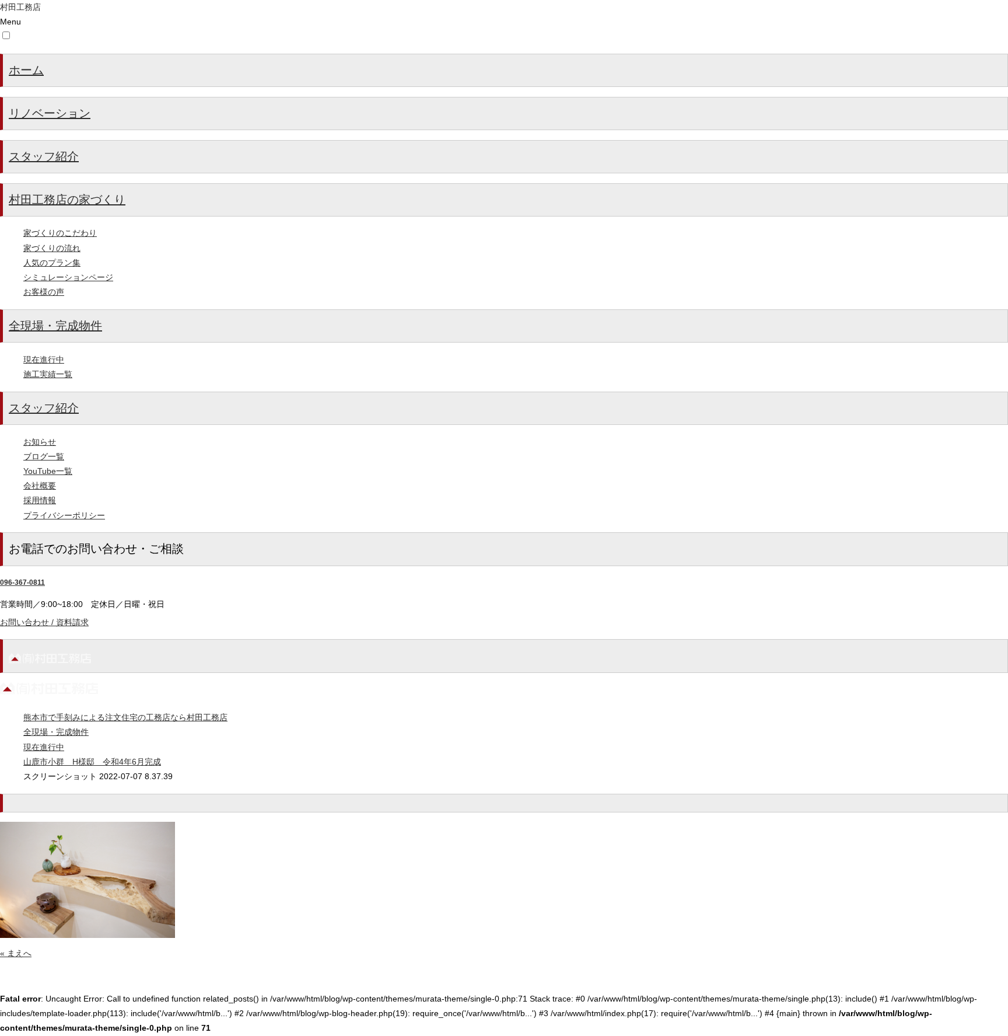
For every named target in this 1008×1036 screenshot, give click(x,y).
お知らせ (39, 442)
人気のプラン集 (51, 262)
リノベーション (49, 113)
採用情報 (39, 500)
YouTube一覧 (47, 471)
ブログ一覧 (43, 456)
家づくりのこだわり (60, 233)
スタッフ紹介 (44, 156)
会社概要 (39, 485)
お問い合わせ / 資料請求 (44, 622)
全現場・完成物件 (55, 325)
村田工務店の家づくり (67, 199)
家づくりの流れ (51, 248)
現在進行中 (43, 359)
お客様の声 (43, 292)
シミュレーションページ (68, 277)
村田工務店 (20, 7)
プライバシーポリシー (64, 515)
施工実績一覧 (47, 374)
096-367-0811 (22, 582)
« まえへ (16, 953)
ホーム (26, 70)
